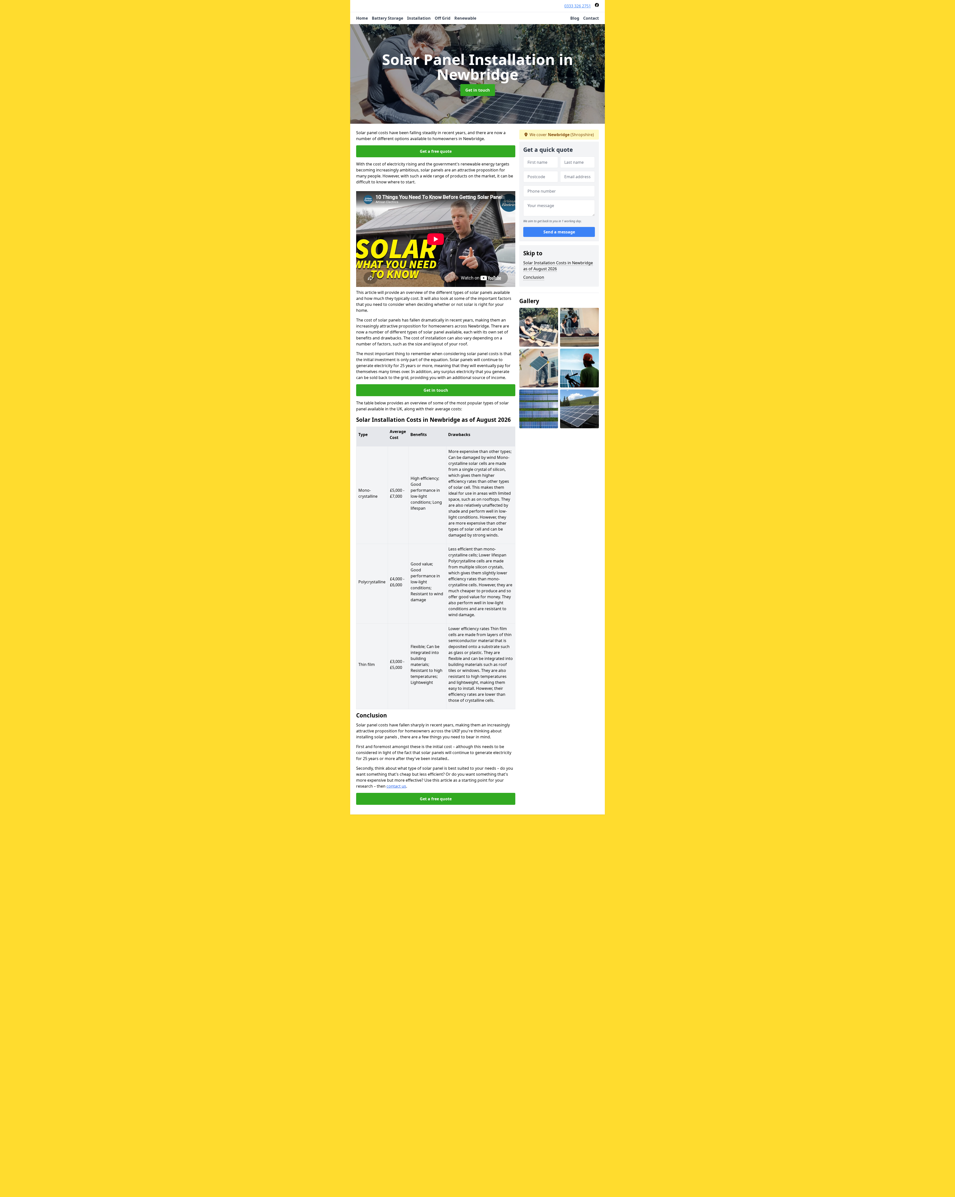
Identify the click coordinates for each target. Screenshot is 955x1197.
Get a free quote (436, 151)
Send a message (559, 232)
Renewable (465, 18)
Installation (419, 18)
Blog (574, 18)
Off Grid (442, 18)
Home (362, 18)
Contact (591, 18)
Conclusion (533, 277)
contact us (396, 786)
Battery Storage (387, 18)
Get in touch (477, 90)
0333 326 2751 (577, 6)
